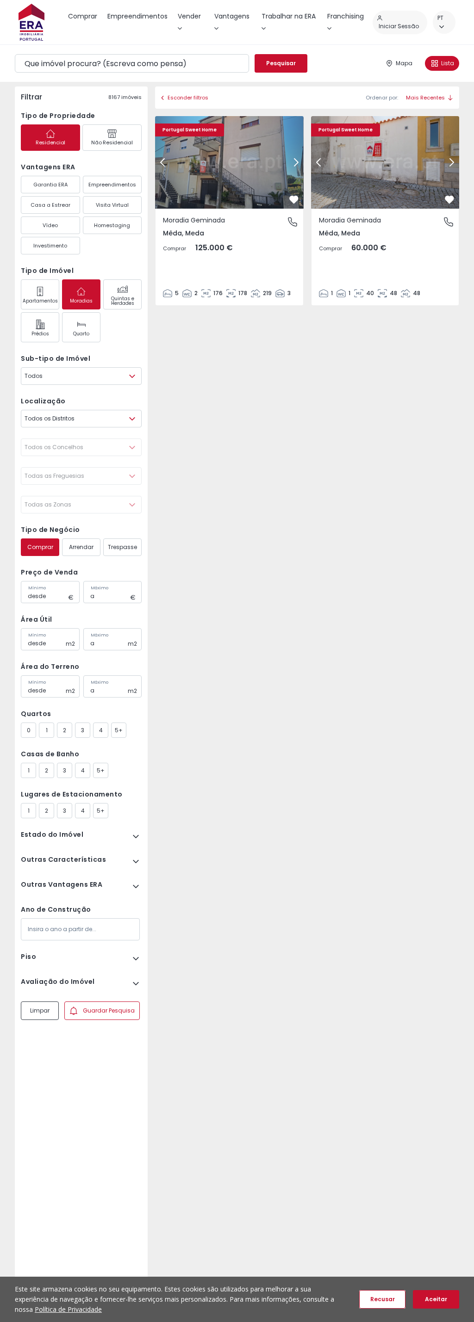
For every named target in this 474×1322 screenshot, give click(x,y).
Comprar (40, 547)
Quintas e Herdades (122, 301)
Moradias (81, 300)
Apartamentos (40, 300)
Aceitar (436, 1299)
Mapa (404, 63)
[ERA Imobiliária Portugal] (31, 22)
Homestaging (112, 225)
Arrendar (81, 547)
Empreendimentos (112, 184)
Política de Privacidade (68, 1309)
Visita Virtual (112, 205)
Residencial (50, 142)
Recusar (382, 1299)
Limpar (40, 1010)
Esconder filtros (188, 97)
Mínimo (37, 588)
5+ (119, 730)
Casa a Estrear (50, 205)
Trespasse (122, 547)
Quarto (81, 333)
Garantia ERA (50, 184)
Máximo (99, 588)
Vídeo (50, 225)
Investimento (50, 245)
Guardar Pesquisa (109, 1010)
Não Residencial (111, 142)
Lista (447, 63)
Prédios (40, 333)
